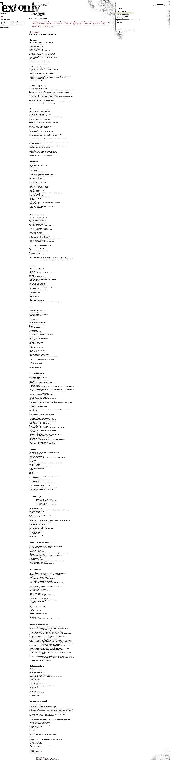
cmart (54, 758)
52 (40, 14)
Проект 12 (42, 757)
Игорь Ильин (34, 32)
